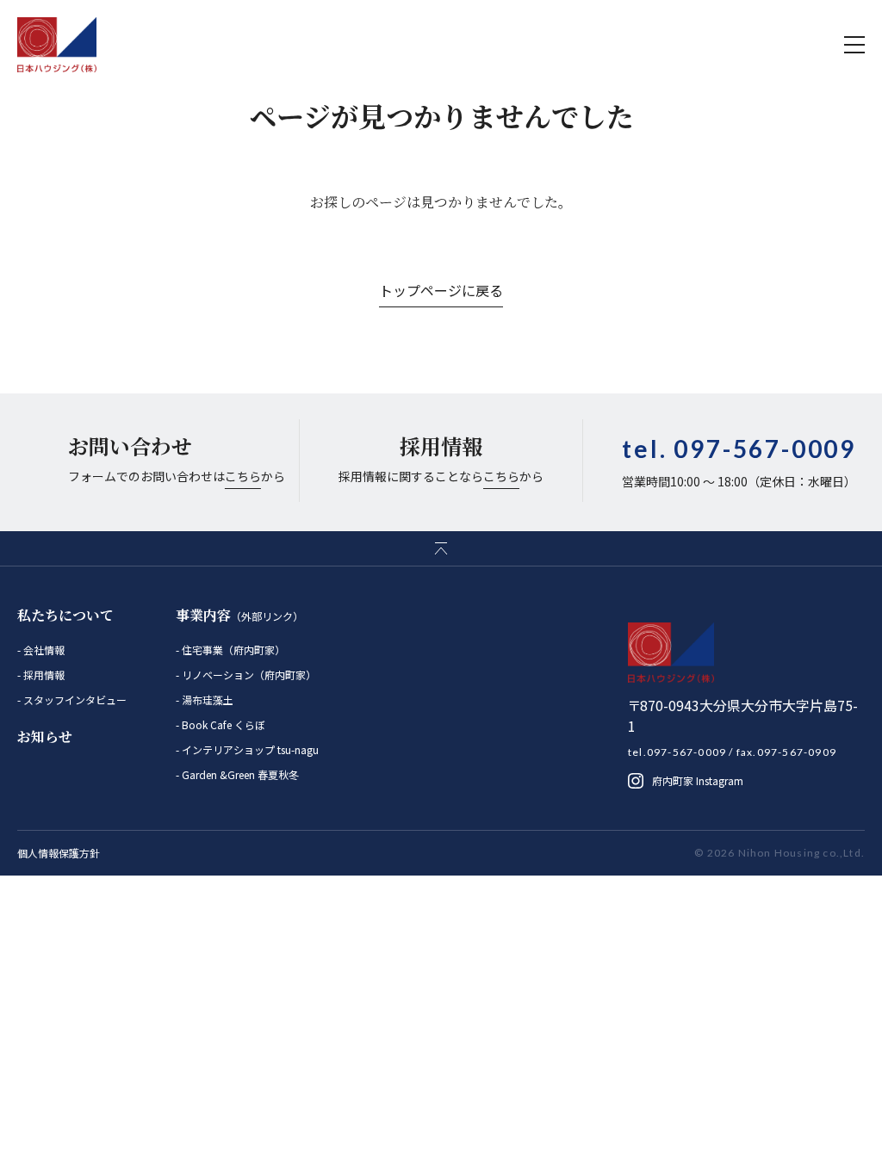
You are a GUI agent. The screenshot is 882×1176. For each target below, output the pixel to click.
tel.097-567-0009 (677, 752)
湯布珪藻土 (206, 699)
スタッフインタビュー (74, 699)
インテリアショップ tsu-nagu (249, 749)
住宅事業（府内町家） (232, 649)
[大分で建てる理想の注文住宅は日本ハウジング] (57, 44)
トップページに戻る (441, 290)
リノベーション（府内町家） (247, 674)
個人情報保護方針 (58, 852)
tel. (739, 448)
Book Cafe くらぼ (222, 724)
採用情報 (43, 674)
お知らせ (44, 736)
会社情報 (43, 649)
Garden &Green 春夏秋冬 (239, 774)
